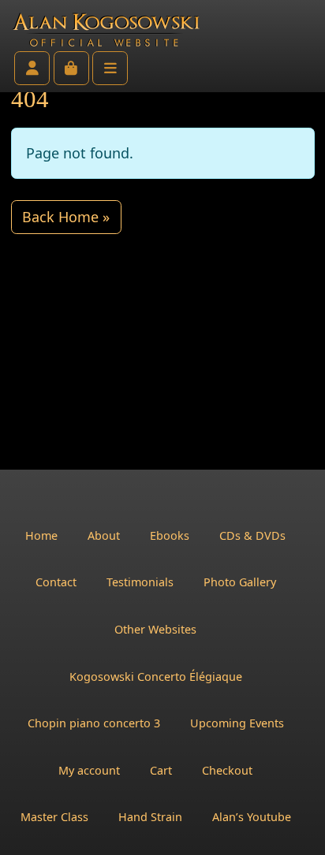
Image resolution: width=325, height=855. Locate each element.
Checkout (227, 770)
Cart (161, 770)
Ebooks (169, 535)
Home (41, 535)
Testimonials (140, 581)
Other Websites (155, 629)
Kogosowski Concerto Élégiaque (155, 676)
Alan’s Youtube (251, 816)
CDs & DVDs (252, 535)
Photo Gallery (240, 581)
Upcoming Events (237, 723)
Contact (56, 581)
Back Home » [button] (66, 216)
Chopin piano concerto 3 (94, 723)
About (104, 535)
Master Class (54, 816)
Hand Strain (150, 816)
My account (89, 770)
